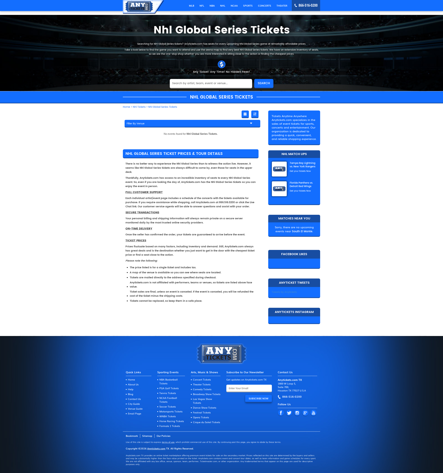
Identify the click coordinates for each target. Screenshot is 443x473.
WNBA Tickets (167, 416)
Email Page (134, 413)
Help (130, 389)
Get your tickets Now (300, 171)
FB (281, 413)
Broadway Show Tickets (206, 394)
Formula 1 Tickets (169, 426)
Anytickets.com (156, 448)
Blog (130, 394)
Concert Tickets (202, 379)
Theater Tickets (202, 384)
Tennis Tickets (167, 393)
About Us (133, 384)
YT (313, 413)
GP (305, 413)
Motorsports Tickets (171, 411)
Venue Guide (135, 408)
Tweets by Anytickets (284, 292)
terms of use (168, 442)
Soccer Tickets (167, 406)
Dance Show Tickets (204, 407)
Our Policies (163, 435)
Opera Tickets (201, 417)
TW (289, 413)
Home (131, 379)
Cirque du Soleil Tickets (206, 422)
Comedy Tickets (202, 389)
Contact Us (134, 399)
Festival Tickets (202, 412)
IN (297, 413)
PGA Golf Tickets (169, 388)
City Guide (134, 403)
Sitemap (147, 435)
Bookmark (132, 435)
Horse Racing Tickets (171, 421)
